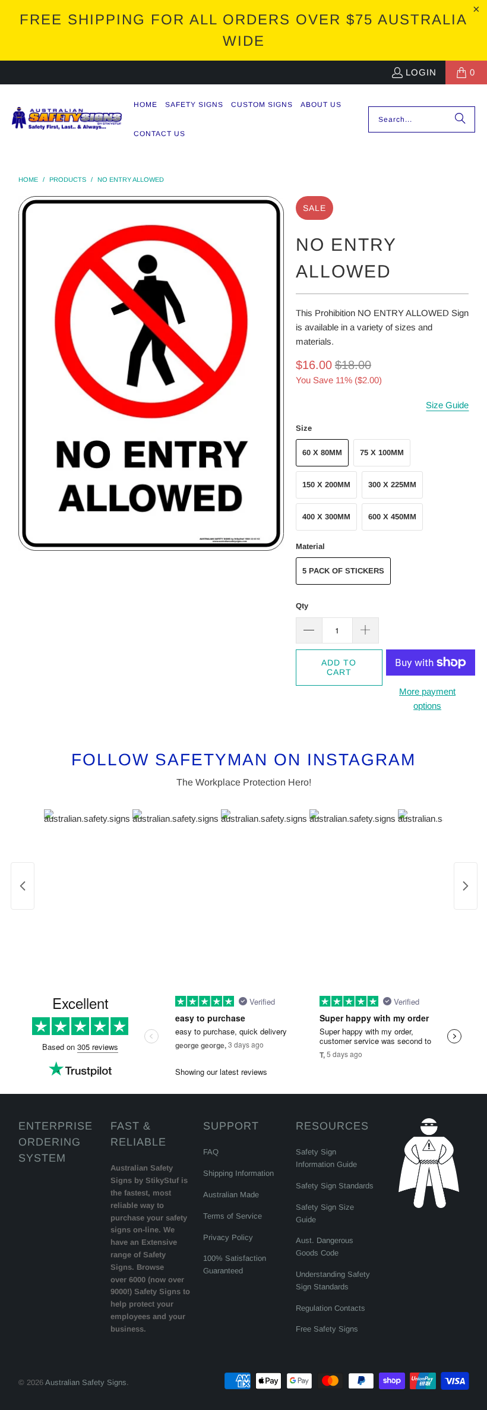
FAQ (211, 1151)
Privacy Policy (228, 1237)
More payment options (427, 698)
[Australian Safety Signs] (67, 119)
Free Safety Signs (327, 1328)
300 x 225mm (392, 484)
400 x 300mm (326, 516)
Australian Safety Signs (86, 1382)
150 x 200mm (326, 484)
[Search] (460, 119)
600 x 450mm (392, 516)
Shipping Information (238, 1173)
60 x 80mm (322, 452)
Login (421, 72)
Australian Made (231, 1194)
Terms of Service (232, 1216)
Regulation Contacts (330, 1308)
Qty (302, 605)
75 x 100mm (382, 452)
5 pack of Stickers (343, 570)
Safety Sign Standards (335, 1185)
